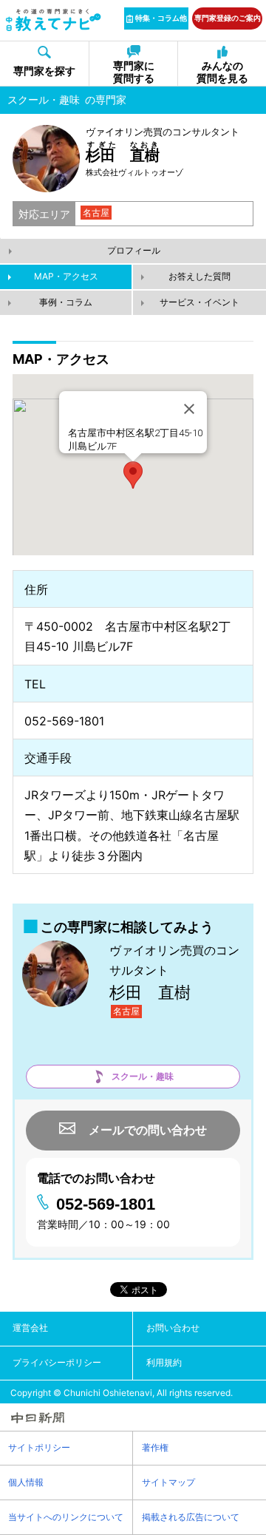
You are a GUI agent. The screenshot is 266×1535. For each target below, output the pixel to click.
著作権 (155, 1447)
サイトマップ (168, 1482)
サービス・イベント (199, 302)
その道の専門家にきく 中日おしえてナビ (53, 20)
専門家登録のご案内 (227, 17)
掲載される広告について (190, 1516)
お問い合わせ (173, 1327)
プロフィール (133, 250)
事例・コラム (65, 302)
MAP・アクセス (66, 276)
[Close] (189, 409)
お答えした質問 (199, 276)
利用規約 (164, 1362)
